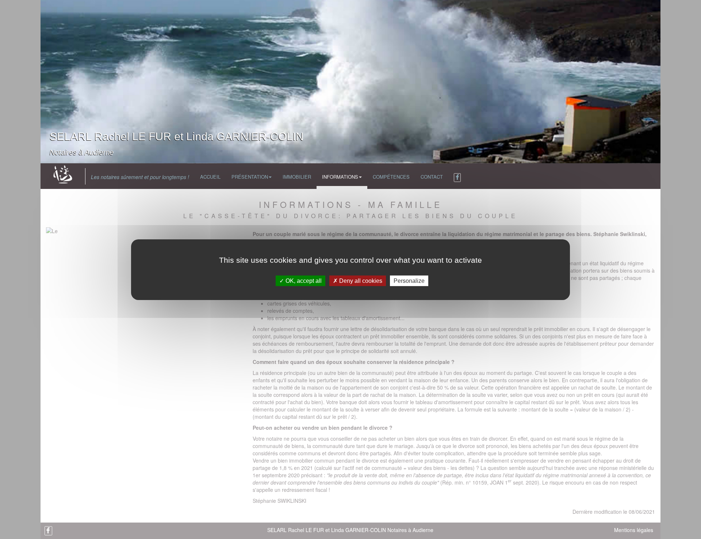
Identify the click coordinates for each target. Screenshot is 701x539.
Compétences (391, 176)
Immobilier (297, 176)
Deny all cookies (360, 280)
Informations (340, 176)
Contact (432, 176)
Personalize (409, 280)
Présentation (249, 176)
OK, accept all (303, 280)
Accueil (210, 176)
